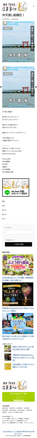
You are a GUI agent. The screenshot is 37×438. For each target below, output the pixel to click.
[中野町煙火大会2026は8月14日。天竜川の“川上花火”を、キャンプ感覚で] (17, 294)
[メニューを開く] (34, 6)
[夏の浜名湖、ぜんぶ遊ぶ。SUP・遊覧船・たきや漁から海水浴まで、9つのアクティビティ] (17, 324)
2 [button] (16, 107)
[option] (18, 87)
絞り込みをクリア (10, 240)
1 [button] (13, 107)
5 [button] (24, 107)
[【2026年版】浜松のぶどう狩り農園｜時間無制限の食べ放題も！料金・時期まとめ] (17, 265)
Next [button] (36, 87)
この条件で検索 (18, 244)
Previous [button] (1, 87)
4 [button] (21, 107)
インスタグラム (14, 19)
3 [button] (18, 107)
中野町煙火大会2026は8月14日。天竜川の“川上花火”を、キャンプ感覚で (23, 357)
